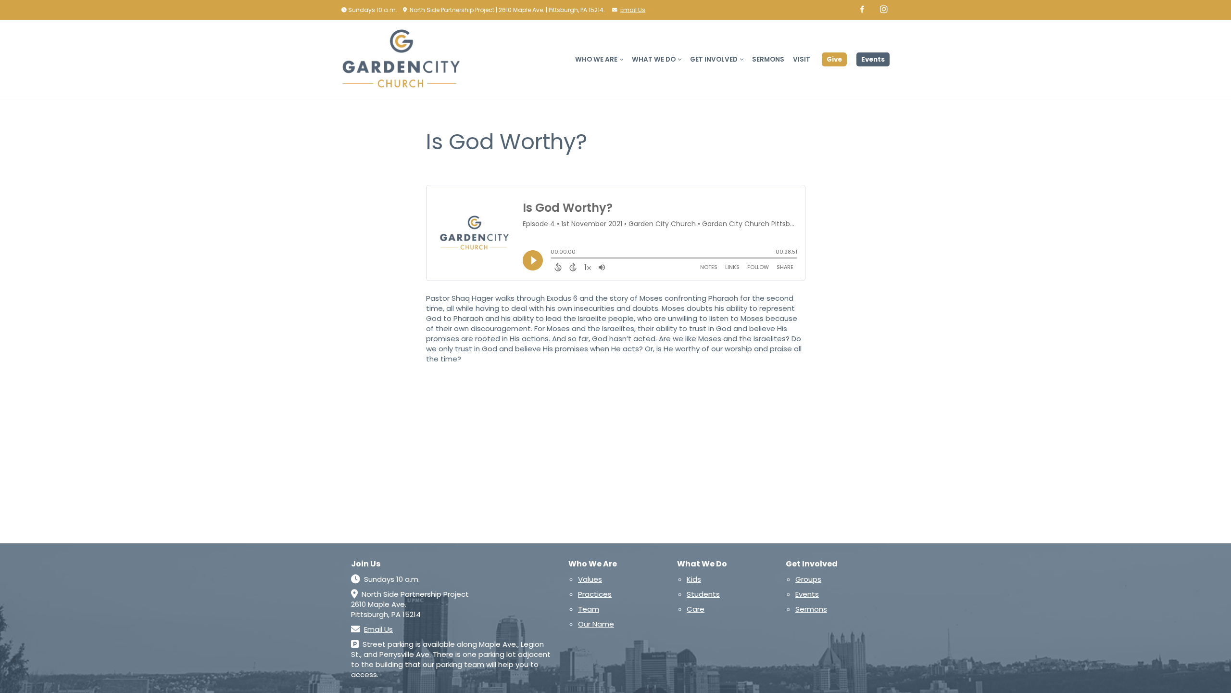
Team (588, 609)
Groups (808, 579)
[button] (621, 59)
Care (695, 609)
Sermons (768, 59)
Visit (801, 59)
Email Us (632, 10)
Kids (694, 579)
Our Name (596, 624)
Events (873, 59)
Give (834, 59)
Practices (595, 594)
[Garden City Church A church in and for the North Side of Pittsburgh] (403, 59)
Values (590, 579)
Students (703, 594)
